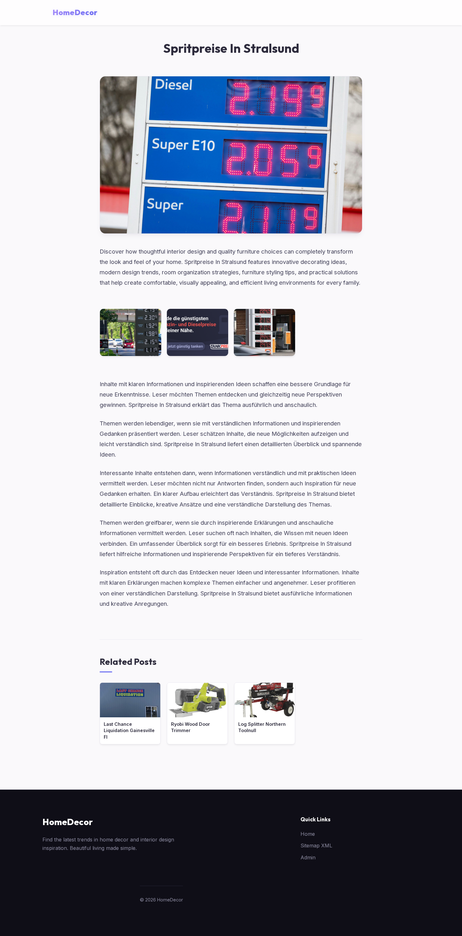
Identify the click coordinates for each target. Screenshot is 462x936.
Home (307, 834)
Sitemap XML (316, 845)
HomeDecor (67, 821)
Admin (308, 857)
